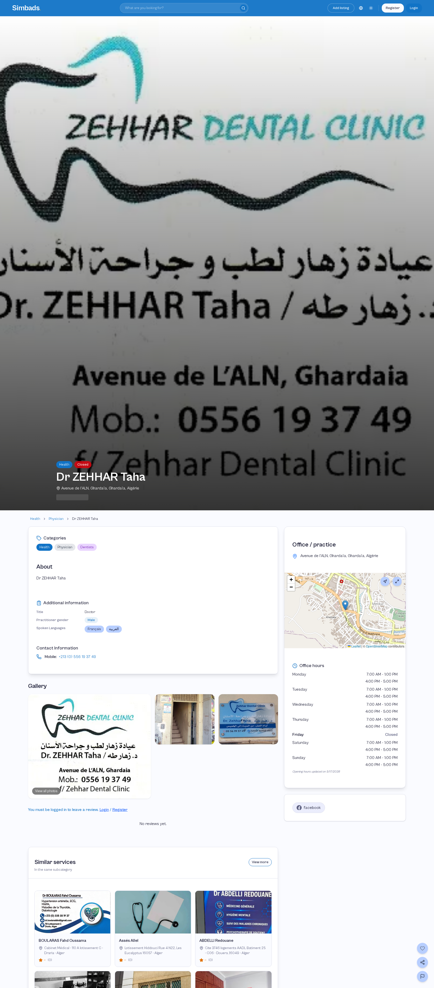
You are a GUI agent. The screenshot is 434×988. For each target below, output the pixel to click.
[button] (345, 605)
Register (393, 8)
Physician (56, 519)
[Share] (422, 962)
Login (414, 8)
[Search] (243, 8)
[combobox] (184, 8)
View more (260, 862)
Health (35, 519)
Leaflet (356, 646)
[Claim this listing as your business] (422, 976)
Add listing (341, 8)
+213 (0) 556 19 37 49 (77, 656)
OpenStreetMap (377, 646)
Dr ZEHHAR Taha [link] (85, 519)
